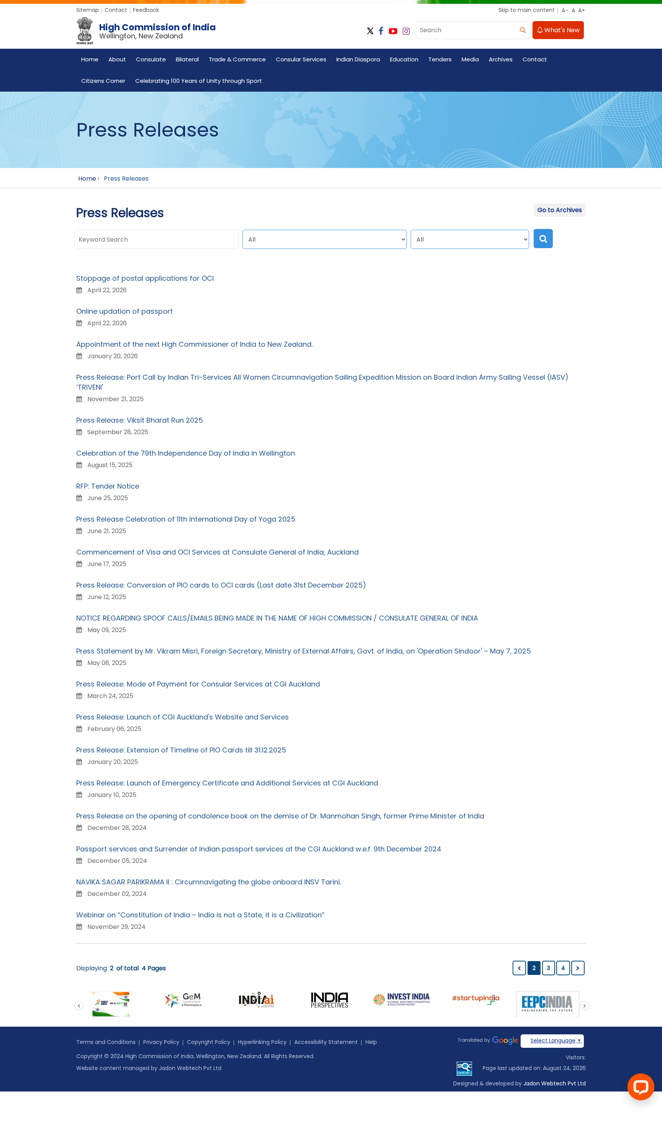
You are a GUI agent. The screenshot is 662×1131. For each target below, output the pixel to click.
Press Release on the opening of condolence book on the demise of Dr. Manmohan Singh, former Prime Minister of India (280, 816)
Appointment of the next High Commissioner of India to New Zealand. (194, 344)
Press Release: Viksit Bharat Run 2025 (139, 420)
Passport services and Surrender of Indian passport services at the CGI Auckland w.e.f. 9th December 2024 (258, 849)
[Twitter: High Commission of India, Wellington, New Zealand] (370, 31)
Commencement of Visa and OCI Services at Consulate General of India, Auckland (217, 552)
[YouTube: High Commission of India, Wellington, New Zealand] (393, 31)
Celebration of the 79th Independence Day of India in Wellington (185, 453)
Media (470, 59)
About (117, 59)
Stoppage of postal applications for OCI (145, 278)
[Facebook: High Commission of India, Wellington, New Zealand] (381, 31)
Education (404, 59)
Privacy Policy (161, 1042)
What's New (561, 30)
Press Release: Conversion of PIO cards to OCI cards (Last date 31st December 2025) (221, 585)
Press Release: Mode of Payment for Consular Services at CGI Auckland (198, 684)
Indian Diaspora (358, 59)
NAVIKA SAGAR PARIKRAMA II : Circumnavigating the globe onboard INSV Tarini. (208, 882)
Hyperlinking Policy (262, 1042)
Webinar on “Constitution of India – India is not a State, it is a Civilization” (200, 915)
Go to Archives (559, 210)
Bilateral (187, 59)
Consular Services (301, 59)
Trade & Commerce (237, 59)
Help (371, 1042)
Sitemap (87, 10)
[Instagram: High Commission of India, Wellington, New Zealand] (406, 31)
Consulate (151, 59)
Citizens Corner (103, 81)
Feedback (146, 10)
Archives (501, 59)
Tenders (440, 59)
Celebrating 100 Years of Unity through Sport (198, 81)
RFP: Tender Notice (107, 486)
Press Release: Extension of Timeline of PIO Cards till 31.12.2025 (181, 750)
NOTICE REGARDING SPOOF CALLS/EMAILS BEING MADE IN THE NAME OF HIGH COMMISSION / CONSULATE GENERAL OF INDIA (277, 618)
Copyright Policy (208, 1042)
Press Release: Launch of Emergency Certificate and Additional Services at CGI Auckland (227, 783)
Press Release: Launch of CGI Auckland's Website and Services (182, 717)
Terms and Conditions (106, 1042)
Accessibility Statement (326, 1042)
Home (89, 59)
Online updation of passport (124, 311)
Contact (116, 10)
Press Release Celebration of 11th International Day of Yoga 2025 (185, 519)
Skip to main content (526, 10)
